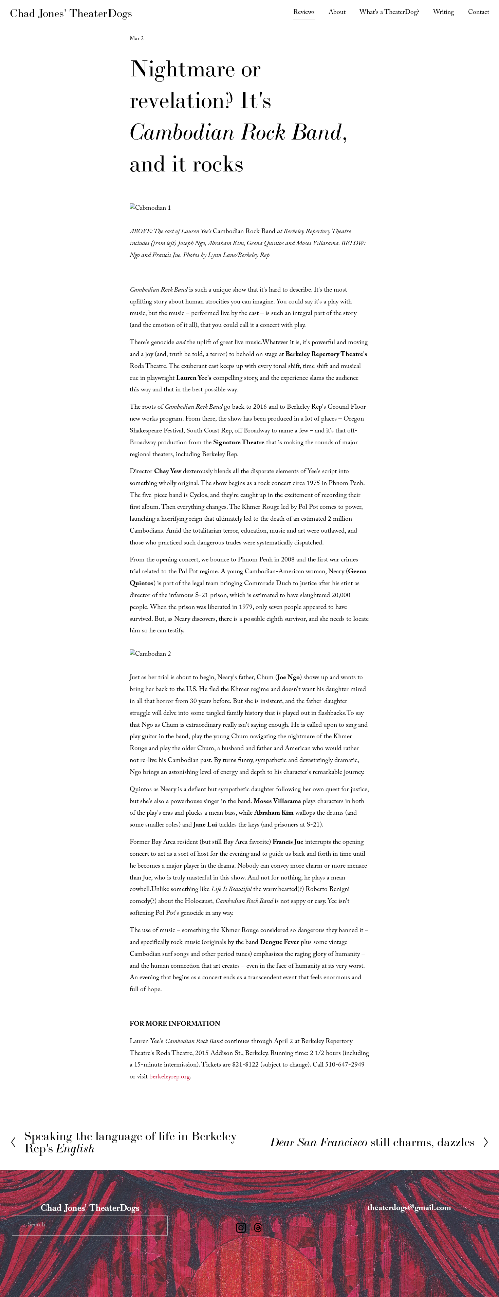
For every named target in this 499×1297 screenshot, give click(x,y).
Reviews (304, 13)
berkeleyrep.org (169, 1077)
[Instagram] (241, 1227)
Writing (443, 13)
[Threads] (258, 1227)
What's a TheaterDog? (389, 13)
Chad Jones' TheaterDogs (71, 13)
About (337, 13)
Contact (478, 13)
